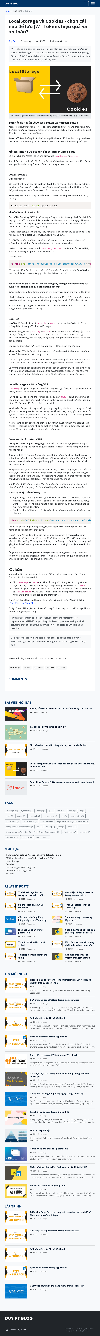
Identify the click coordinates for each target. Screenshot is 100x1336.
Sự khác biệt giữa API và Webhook (47, 1018)
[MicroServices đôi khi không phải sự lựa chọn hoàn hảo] (16, 751)
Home (8, 10)
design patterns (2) (14, 832)
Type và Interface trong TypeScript (48, 1036)
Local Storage (12, 861)
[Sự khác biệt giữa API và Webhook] (10, 906)
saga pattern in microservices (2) (19, 826)
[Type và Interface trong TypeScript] (57, 906)
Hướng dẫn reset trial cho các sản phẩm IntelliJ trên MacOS (61, 708)
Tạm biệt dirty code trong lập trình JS (49, 1112)
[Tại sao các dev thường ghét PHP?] (16, 732)
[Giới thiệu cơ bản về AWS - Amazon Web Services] (16, 1061)
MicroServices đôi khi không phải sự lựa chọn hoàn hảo (58, 745)
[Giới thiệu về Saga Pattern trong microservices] (57, 894)
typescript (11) (27, 810)
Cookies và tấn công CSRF (18, 870)
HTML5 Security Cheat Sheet (23, 603)
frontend (50, 667)
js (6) (51, 810)
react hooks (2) (42, 837)
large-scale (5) (34, 816)
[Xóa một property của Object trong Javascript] (57, 956)
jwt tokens (38, 667)
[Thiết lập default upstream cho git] (10, 956)
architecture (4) (50, 816)
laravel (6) (61, 810)
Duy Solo (13, 41)
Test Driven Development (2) (46, 832)
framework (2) (12, 837)
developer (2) (27, 837)
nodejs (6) (41, 810)
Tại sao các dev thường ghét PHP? (48, 726)
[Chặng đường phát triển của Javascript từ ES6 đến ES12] (57, 931)
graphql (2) (50, 826)
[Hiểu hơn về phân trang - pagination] (10, 931)
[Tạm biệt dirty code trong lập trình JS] (57, 919)
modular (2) (85, 832)
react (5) (9, 816)
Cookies (10, 864)
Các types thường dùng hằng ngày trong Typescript (33, 919)
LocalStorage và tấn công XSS (20, 867)
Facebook (12, 1330)
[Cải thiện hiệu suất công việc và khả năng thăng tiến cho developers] (16, 1079)
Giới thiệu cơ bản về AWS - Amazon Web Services (55, 1055)
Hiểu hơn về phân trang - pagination (49, 1148)
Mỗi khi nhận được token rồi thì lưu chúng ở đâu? (30, 858)
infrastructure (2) (70, 832)
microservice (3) (12, 821)
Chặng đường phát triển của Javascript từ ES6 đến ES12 (80, 931)
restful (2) (72, 826)
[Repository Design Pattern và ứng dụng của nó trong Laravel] (16, 788)
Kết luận (10, 873)
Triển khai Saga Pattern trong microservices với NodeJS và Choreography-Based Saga (31, 896)
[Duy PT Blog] (19, 1318)
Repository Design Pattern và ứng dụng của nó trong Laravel (62, 782)
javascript (61, 667)
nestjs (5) (73, 810)
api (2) (39, 826)
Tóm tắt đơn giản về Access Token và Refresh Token (33, 854)
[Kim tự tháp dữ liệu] (16, 1136)
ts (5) (82, 810)
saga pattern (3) (77, 816)
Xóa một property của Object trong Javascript (77, 956)
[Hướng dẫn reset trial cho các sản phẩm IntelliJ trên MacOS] (16, 714)
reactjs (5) (21, 816)
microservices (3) (30, 821)
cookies (27, 667)
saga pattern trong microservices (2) (72, 821)
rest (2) (61, 826)
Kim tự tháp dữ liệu (40, 1130)
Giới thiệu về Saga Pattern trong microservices (79, 894)
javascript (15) (12, 810)
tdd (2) (28, 832)
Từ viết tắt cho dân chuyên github (47, 1185)
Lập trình (13, 1206)
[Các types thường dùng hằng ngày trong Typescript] (10, 919)
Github (23, 1330)
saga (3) (64, 816)
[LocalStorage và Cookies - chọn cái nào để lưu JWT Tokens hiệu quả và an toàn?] (16, 769)
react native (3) (47, 821)
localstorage (15, 667)
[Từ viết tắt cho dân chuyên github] (10, 944)
